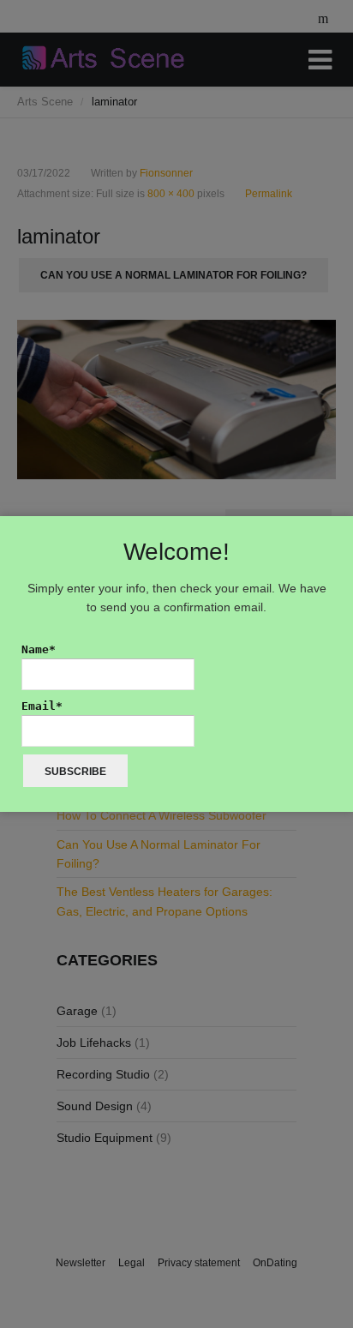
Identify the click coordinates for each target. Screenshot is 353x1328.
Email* (42, 706)
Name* (38, 649)
